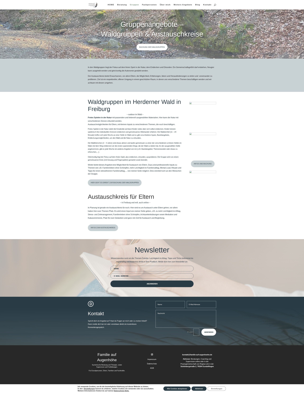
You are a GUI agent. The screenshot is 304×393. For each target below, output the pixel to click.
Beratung (122, 5)
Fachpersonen (149, 5)
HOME (111, 5)
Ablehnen (199, 389)
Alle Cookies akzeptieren (177, 389)
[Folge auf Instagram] (152, 354)
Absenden (208, 332)
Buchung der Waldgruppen (152, 47)
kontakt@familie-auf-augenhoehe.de (197, 355)
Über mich (165, 5)
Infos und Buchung (203, 164)
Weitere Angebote (183, 5)
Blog (197, 5)
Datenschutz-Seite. (121, 391)
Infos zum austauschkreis (103, 228)
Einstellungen (89, 389)
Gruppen (134, 5)
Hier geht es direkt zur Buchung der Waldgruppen (115, 183)
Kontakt (207, 5)
